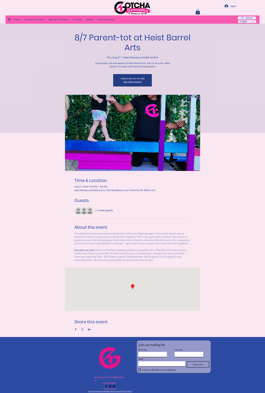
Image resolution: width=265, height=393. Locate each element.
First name (142, 349)
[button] (34, 20)
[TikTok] (114, 386)
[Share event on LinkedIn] (89, 329)
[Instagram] (110, 386)
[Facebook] (106, 386)
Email (141, 359)
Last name (179, 349)
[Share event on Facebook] (75, 329)
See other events (132, 81)
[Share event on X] (82, 329)
